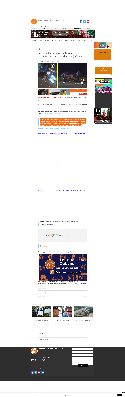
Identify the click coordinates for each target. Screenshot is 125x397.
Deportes (47, 40)
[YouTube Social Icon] (88, 21)
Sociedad (72, 40)
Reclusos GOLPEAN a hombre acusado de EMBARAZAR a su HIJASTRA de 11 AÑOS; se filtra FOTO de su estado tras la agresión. (62, 319)
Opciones (114, 395)
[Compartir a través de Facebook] (39, 292)
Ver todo (91, 303)
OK (120, 395)
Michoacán (34, 40)
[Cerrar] (123, 395)
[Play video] (62, 146)
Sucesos (44, 288)
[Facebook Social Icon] (81, 21)
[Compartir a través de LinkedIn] (45, 292)
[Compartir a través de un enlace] (48, 292)
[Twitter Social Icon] (84, 21)
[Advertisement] (39, 9)
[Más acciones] (86, 49)
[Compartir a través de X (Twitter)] (42, 292)
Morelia (60, 40)
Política (40, 40)
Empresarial (53, 40)
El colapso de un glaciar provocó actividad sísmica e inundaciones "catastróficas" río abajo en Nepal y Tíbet (83, 319)
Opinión (78, 40)
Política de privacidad (65, 395)
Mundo (66, 40)
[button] (91, 40)
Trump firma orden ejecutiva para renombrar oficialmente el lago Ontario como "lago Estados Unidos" (41, 319)
